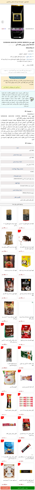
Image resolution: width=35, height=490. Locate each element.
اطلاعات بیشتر (27, 65)
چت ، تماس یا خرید (23, 488)
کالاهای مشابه (5, 488)
